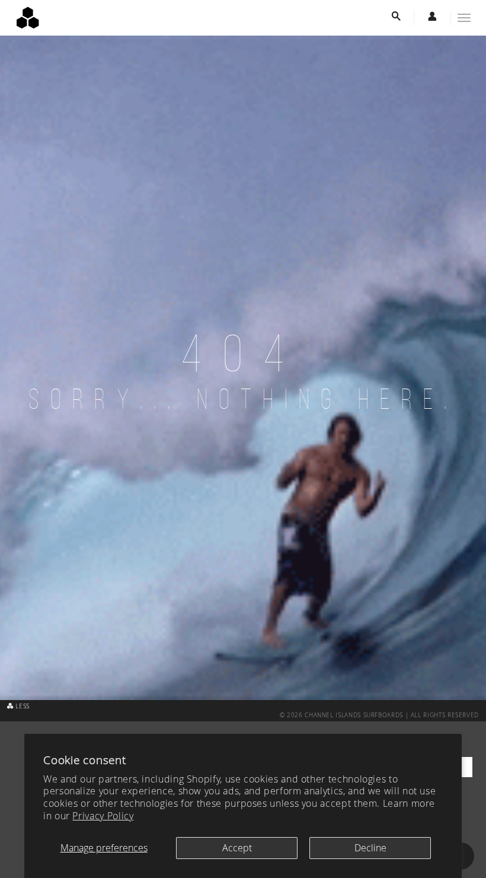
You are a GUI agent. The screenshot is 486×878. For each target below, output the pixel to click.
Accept (237, 847)
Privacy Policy (102, 815)
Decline (370, 847)
